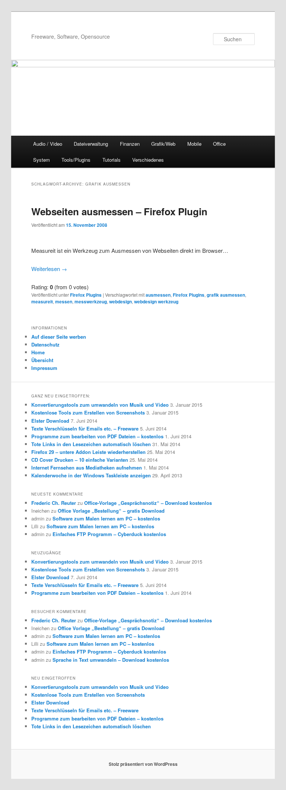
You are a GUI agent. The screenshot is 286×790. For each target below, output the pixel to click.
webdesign (120, 301)
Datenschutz (45, 344)
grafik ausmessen (226, 294)
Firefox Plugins (86, 294)
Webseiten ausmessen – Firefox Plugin (119, 211)
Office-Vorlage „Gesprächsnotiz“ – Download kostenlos (148, 502)
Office (219, 143)
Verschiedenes (148, 159)
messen (63, 301)
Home (38, 352)
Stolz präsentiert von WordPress (143, 764)
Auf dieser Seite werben (58, 336)
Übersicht (42, 360)
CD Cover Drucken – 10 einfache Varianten (79, 459)
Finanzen (130, 143)
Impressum (44, 367)
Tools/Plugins (75, 159)
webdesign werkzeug (156, 301)
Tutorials (111, 159)
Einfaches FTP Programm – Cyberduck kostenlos (109, 534)
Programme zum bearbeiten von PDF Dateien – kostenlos (97, 436)
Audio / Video (47, 143)
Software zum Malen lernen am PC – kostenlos (106, 518)
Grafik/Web (163, 143)
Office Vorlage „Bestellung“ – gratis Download (111, 510)
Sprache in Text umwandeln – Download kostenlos (111, 659)
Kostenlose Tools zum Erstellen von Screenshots (88, 412)
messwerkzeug (90, 301)
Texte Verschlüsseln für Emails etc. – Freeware (85, 428)
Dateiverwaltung (91, 143)
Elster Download (50, 420)
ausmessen (158, 294)
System (41, 159)
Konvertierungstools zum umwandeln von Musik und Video (100, 404)
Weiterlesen (49, 269)
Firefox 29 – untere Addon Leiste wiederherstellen (88, 451)
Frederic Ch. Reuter (53, 502)
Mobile (194, 143)
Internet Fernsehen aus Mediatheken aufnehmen (86, 467)
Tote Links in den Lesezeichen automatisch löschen (91, 444)
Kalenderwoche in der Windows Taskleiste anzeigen (91, 475)
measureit (42, 301)
